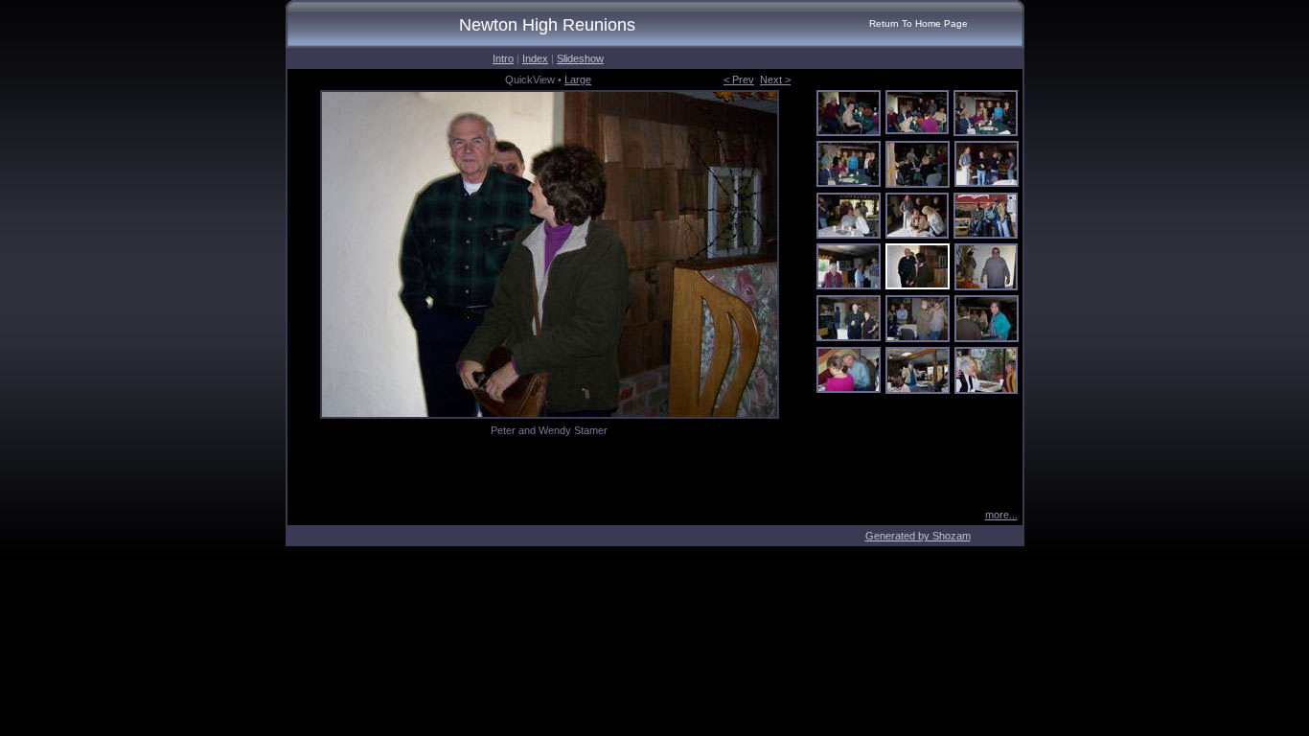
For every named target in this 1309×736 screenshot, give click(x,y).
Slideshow (580, 58)
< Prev (738, 79)
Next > (775, 79)
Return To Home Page (918, 23)
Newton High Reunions (547, 24)
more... (1001, 514)
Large (577, 79)
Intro (503, 58)
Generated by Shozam (918, 535)
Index (535, 58)
